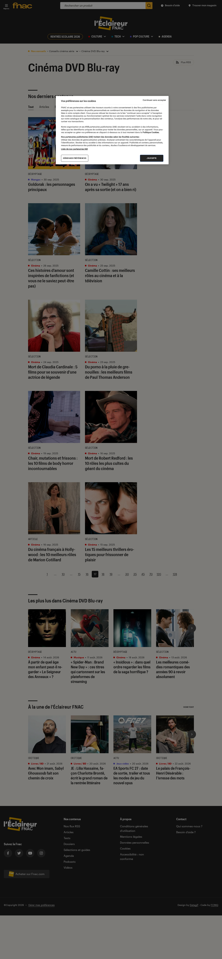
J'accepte (152, 158)
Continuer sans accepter (154, 100)
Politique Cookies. (150, 132)
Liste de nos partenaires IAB (74, 149)
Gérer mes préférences (74, 158)
